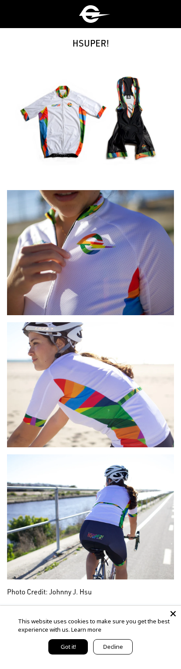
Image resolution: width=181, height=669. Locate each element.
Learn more (86, 629)
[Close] (173, 613)
